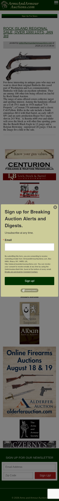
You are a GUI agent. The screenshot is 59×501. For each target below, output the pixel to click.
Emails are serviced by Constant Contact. (21, 271)
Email (8, 240)
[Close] (55, 207)
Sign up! (29, 281)
